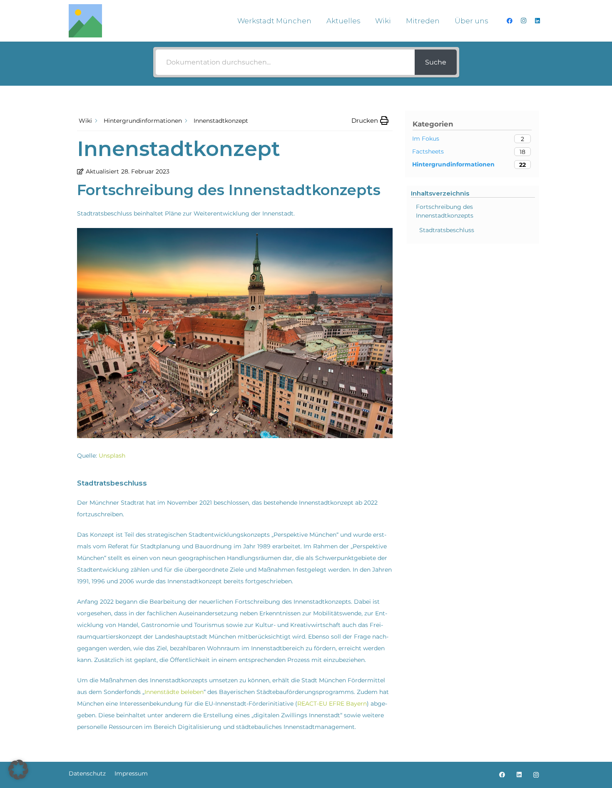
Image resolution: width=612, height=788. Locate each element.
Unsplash (112, 455)
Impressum (131, 773)
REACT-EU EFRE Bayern (332, 703)
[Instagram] (523, 21)
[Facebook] (509, 21)
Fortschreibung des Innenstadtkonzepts (444, 211)
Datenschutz (87, 773)
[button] (318, 21)
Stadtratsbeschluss (446, 230)
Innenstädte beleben (174, 692)
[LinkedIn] (537, 21)
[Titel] (85, 20)
